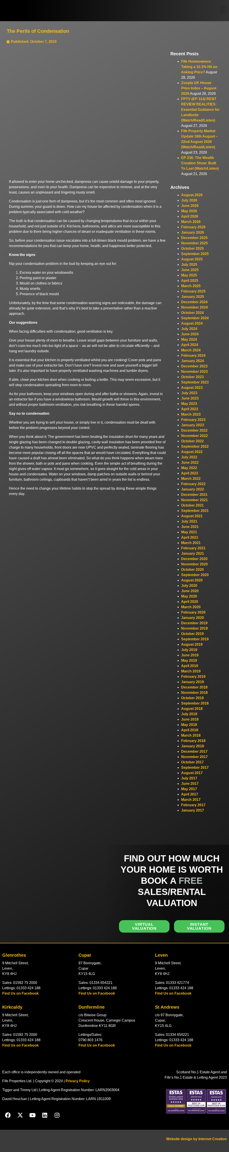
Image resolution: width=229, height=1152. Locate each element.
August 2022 (192, 452)
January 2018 (192, 746)
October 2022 (192, 441)
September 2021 (195, 511)
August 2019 (192, 644)
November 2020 (194, 564)
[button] (223, 10)
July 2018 (189, 714)
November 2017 (194, 757)
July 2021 (189, 521)
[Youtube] (32, 1115)
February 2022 (193, 484)
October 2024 (192, 313)
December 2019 (194, 623)
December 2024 (194, 302)
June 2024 (190, 334)
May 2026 (189, 211)
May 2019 (189, 660)
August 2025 (192, 259)
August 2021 (192, 516)
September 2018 (195, 703)
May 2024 (189, 339)
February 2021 (193, 548)
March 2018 (191, 735)
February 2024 (193, 355)
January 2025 (192, 297)
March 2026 (191, 222)
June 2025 (190, 270)
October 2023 (192, 377)
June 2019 (190, 655)
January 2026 (192, 232)
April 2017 (189, 794)
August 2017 (192, 773)
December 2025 (194, 238)
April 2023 (189, 409)
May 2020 (189, 596)
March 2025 (191, 286)
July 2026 (189, 200)
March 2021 (191, 543)
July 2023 (189, 393)
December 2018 (194, 687)
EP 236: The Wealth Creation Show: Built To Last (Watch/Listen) (200, 163)
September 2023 (195, 382)
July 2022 (189, 457)
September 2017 (195, 767)
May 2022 (189, 468)
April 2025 (189, 280)
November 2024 (194, 307)
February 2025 (193, 291)
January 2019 (192, 682)
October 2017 (192, 762)
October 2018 (192, 698)
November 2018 (194, 692)
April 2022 (189, 473)
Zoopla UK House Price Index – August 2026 (198, 88)
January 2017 (192, 810)
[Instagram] (57, 1115)
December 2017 (194, 751)
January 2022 (192, 489)
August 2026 (192, 195)
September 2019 (195, 639)
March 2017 (191, 800)
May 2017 (189, 789)
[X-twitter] (20, 1115)
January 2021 (192, 553)
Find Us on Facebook (20, 993)
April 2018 (189, 730)
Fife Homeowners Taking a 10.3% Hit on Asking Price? (199, 67)
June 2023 (190, 398)
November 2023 (194, 371)
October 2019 (192, 634)
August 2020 (192, 580)
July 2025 (189, 264)
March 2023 (191, 414)
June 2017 (190, 783)
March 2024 (191, 350)
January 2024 (192, 361)
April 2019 (189, 666)
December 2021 (194, 495)
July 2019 (189, 650)
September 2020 (195, 575)
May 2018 (189, 725)
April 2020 (189, 602)
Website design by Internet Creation (196, 1139)
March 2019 (191, 671)
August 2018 (192, 709)
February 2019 (193, 676)
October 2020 (192, 569)
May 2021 (189, 532)
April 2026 (189, 216)
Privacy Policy (78, 1081)
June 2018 (190, 719)
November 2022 (194, 436)
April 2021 (189, 537)
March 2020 (191, 607)
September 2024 (195, 318)
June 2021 (190, 527)
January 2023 (192, 425)
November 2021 (194, 500)
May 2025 (189, 275)
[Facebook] (7, 1115)
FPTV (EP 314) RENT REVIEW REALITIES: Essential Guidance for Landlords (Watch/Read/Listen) (200, 109)
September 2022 (195, 446)
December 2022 (194, 430)
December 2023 (194, 366)
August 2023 (192, 387)
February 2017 (193, 805)
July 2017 (189, 778)
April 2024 (189, 345)
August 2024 (192, 323)
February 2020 (193, 612)
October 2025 (192, 248)
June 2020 (190, 591)
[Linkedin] (44, 1115)
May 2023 (189, 404)
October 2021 (192, 505)
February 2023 (193, 420)
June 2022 (190, 462)
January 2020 (192, 618)
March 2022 (191, 478)
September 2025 (195, 254)
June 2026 (190, 206)
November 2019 (194, 628)
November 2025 (194, 243)
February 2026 (193, 227)
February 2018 (193, 741)
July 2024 (189, 329)
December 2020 (194, 559)
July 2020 (189, 585)
